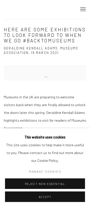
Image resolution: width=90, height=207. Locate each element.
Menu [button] (82, 9)
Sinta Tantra (24, 9)
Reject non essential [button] (45, 183)
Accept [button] (45, 196)
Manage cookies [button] (45, 171)
